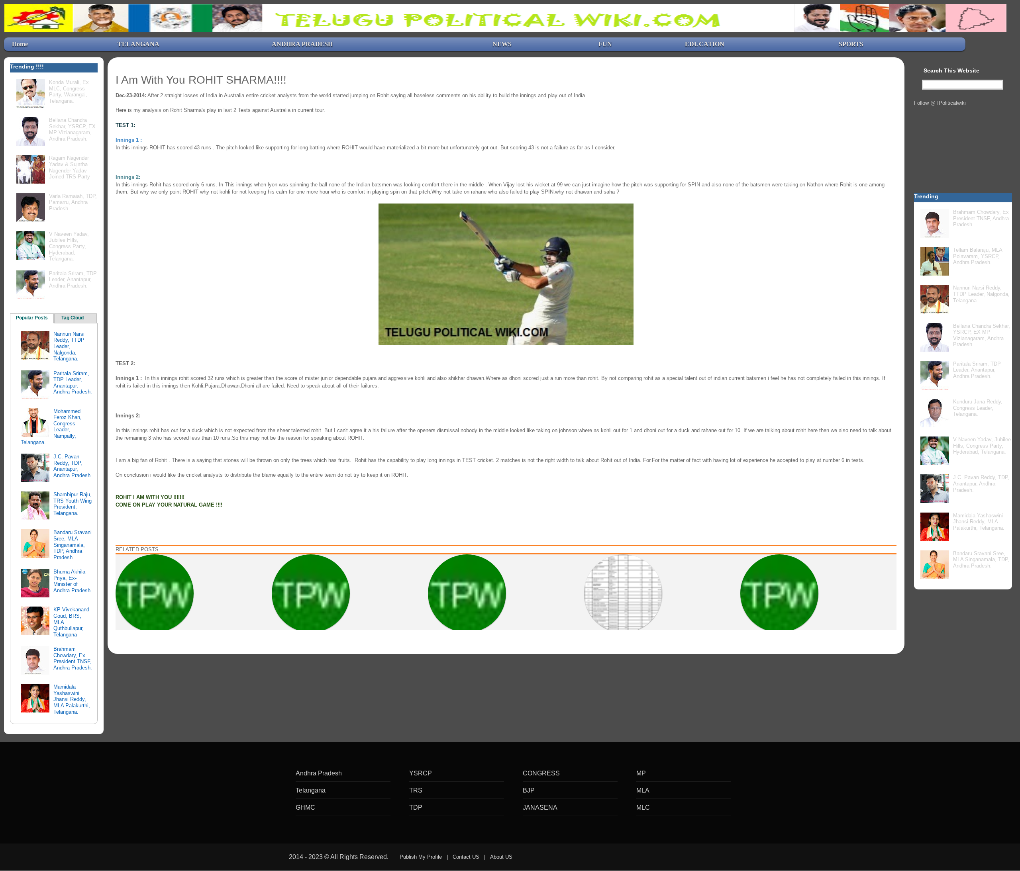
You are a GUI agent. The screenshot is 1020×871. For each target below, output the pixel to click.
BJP (529, 790)
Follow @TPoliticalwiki (940, 103)
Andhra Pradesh (319, 773)
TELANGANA (138, 44)
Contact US (466, 857)
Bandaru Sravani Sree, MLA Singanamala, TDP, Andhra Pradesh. (72, 544)
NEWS (502, 44)
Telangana (311, 790)
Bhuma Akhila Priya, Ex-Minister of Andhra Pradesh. (72, 581)
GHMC (305, 807)
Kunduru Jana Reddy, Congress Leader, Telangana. (977, 408)
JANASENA (540, 807)
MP (641, 773)
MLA (642, 790)
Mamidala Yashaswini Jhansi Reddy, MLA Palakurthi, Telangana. (71, 699)
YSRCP (420, 773)
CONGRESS (541, 773)
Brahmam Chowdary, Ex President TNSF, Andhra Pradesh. (72, 658)
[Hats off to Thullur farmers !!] (467, 593)
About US (501, 857)
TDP (415, 807)
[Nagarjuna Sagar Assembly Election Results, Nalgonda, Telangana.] (155, 593)
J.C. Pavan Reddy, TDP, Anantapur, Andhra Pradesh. (72, 466)
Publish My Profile (421, 857)
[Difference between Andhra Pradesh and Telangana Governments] (311, 593)
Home (20, 44)
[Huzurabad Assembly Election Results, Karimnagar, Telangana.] (623, 593)
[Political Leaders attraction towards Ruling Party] (779, 593)
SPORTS (851, 44)
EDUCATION (704, 44)
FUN (605, 44)
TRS (415, 790)
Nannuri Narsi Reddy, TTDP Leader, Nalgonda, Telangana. (68, 346)
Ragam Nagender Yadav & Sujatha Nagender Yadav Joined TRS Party (69, 167)
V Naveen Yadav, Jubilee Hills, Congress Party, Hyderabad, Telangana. (69, 246)
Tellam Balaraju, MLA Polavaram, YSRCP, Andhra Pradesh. (977, 256)
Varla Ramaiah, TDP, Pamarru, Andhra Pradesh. (73, 202)
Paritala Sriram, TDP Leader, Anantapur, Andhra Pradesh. (73, 279)
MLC (643, 807)
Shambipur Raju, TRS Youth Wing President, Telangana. (72, 503)
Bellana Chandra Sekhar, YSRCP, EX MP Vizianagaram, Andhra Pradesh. (72, 129)
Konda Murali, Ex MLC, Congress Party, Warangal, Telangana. (69, 91)
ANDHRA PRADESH (302, 44)
